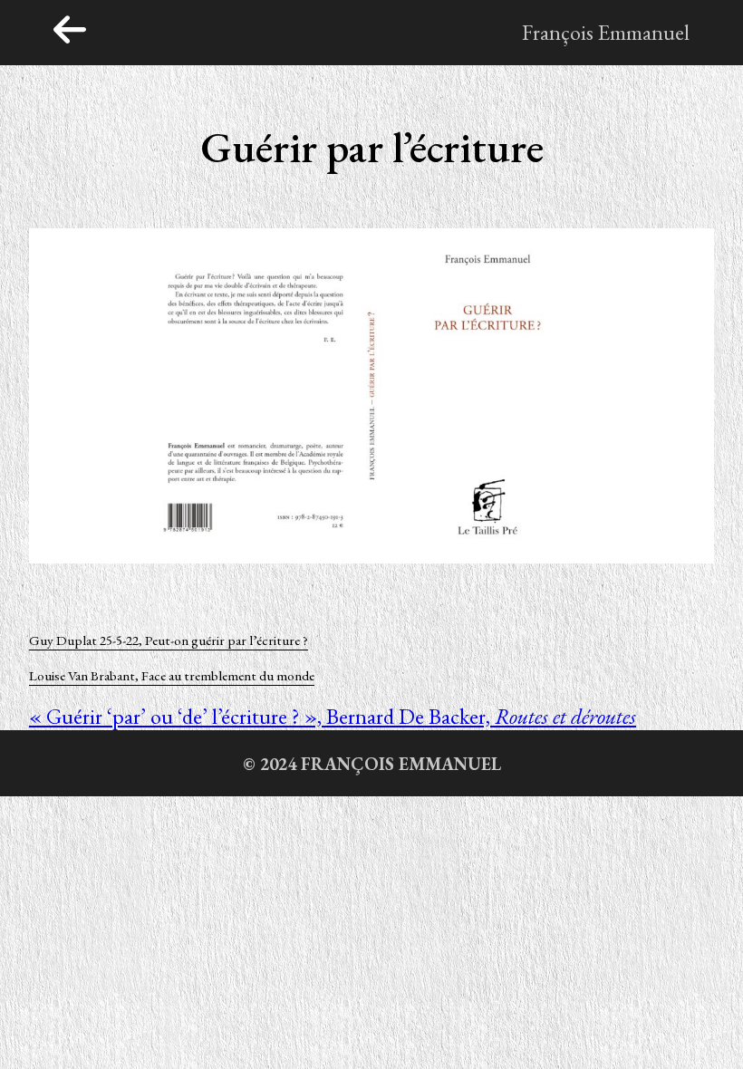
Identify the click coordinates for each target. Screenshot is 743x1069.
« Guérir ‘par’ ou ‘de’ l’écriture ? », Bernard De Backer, (332, 716)
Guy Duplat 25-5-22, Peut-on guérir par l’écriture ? (168, 640)
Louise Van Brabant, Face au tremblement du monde (171, 676)
